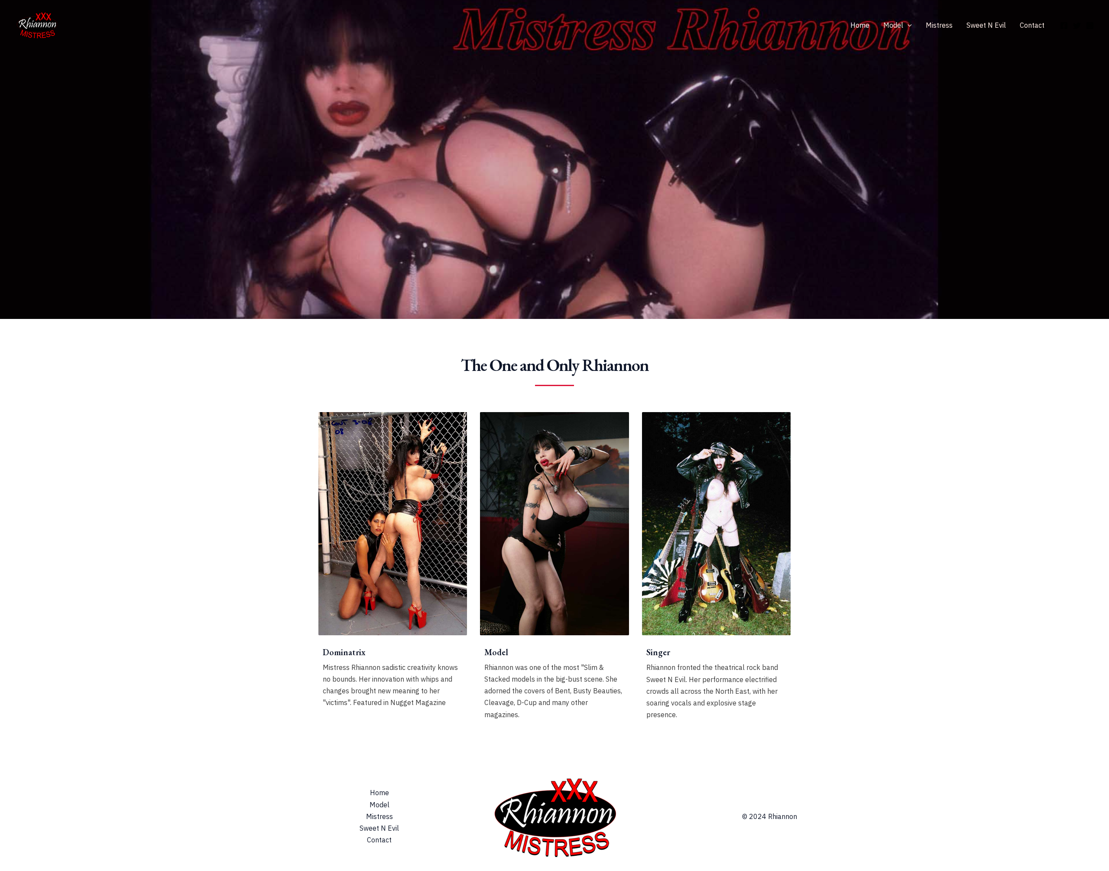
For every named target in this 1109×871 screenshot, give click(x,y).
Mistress (939, 25)
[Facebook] (1064, 25)
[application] (907, 25)
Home (859, 25)
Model (893, 25)
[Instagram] (1090, 25)
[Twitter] (1077, 25)
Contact (1032, 25)
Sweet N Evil (986, 25)
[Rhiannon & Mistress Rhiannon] (36, 24)
